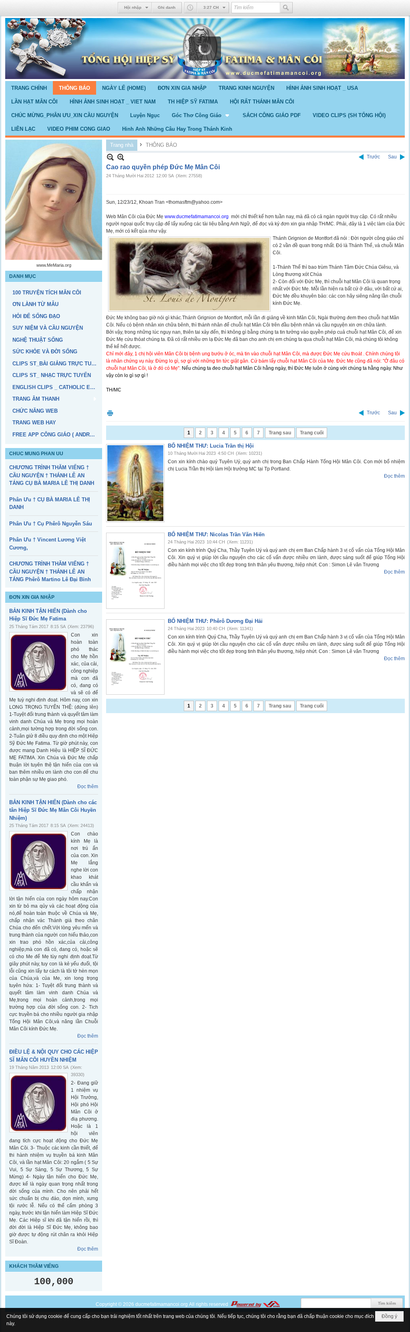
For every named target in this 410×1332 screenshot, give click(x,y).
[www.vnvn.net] (255, 1304)
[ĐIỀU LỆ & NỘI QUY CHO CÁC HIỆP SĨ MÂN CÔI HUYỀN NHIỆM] (38, 1102)
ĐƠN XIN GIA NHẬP (31, 597)
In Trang (110, 413)
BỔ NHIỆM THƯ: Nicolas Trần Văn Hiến (216, 534)
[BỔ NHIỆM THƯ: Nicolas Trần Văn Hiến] (135, 571)
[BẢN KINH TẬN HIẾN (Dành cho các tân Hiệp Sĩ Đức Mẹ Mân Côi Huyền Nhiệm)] (38, 860)
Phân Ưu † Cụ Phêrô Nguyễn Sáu (50, 524)
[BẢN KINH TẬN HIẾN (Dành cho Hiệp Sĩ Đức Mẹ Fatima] (38, 661)
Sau (392, 157)
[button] (201, 115)
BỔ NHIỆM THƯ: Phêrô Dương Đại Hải (215, 621)
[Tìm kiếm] (286, 7)
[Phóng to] (121, 157)
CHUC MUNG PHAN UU (36, 453)
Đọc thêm (87, 786)
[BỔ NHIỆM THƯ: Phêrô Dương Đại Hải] (135, 656)
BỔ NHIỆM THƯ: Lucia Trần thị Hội (211, 446)
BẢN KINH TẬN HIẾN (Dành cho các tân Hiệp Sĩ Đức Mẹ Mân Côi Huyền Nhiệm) (53, 810)
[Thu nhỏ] (110, 157)
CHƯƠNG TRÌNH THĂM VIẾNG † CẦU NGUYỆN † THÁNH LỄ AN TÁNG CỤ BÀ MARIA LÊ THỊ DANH (51, 475)
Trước (373, 157)
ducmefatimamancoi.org (161, 1304)
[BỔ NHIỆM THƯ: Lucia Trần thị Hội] (135, 483)
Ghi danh (166, 7)
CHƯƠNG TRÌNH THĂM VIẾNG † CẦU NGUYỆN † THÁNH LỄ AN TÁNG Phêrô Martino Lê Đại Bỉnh (50, 571)
